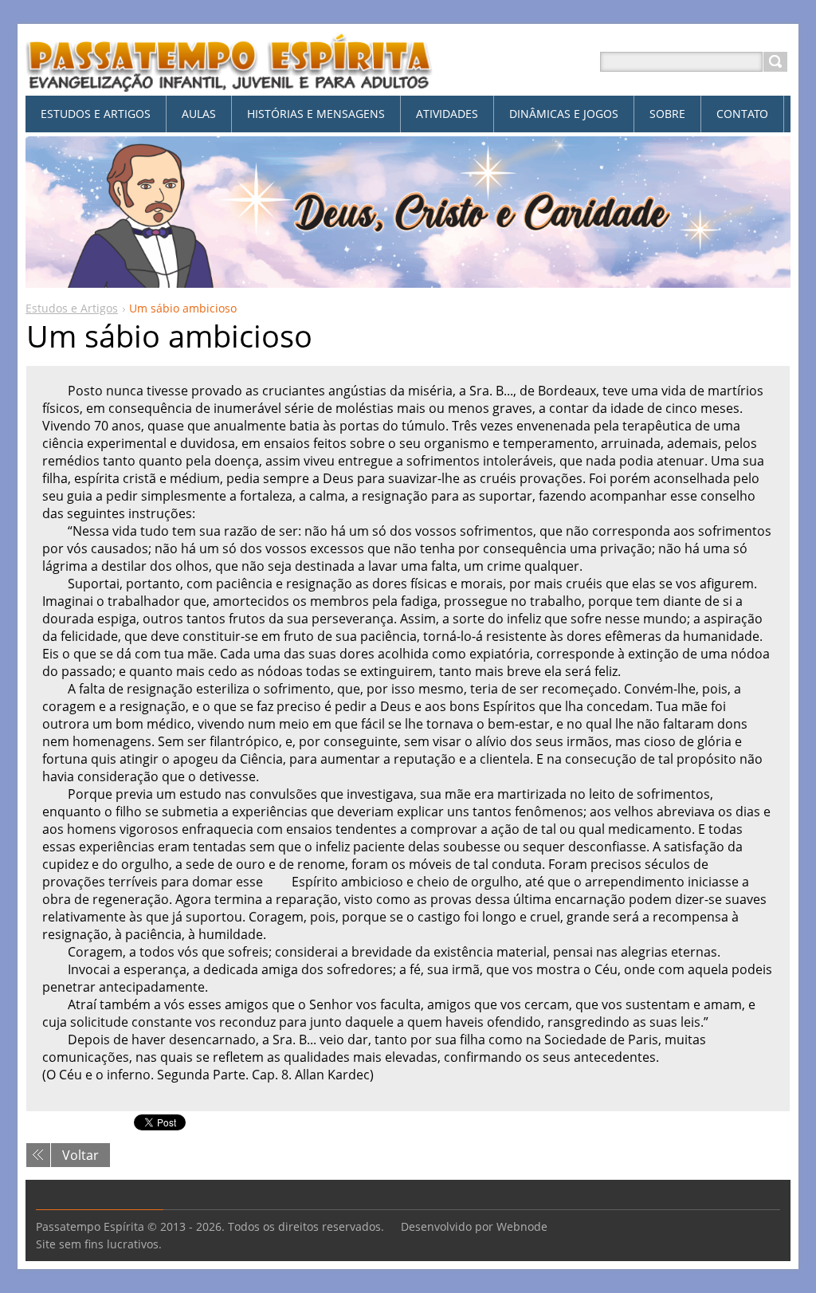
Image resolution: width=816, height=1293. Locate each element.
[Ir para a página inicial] (230, 81)
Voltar (80, 1155)
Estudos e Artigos (72, 308)
